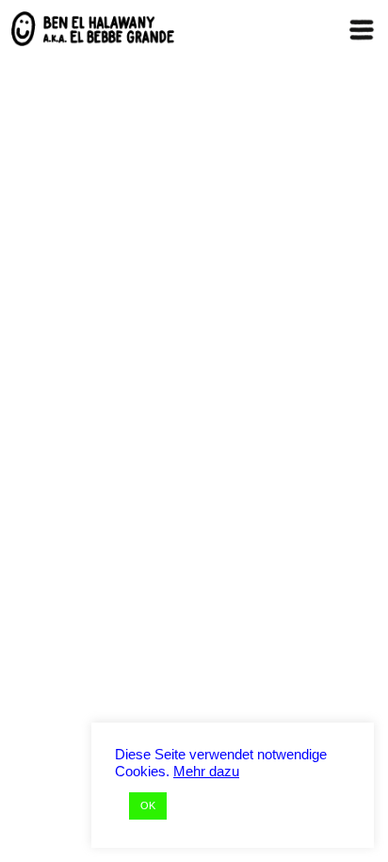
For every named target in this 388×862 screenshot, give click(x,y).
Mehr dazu (206, 771)
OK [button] (147, 805)
